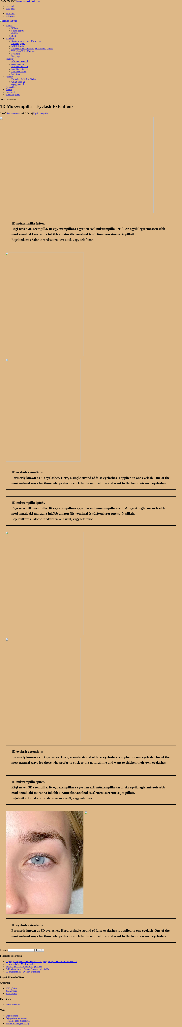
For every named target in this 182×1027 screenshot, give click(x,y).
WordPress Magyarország (17, 1023)
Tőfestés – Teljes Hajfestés (23, 51)
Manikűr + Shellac (19, 69)
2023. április (11, 993)
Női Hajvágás (17, 46)
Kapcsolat (10, 92)
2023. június (11, 988)
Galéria (14, 33)
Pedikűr (9, 76)
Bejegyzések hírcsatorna (16, 1018)
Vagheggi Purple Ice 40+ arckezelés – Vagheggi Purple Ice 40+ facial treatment (41, 961)
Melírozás (15, 54)
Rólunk (14, 28)
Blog (13, 36)
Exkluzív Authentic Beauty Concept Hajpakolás (27, 969)
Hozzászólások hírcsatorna (18, 1021)
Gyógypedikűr (17, 84)
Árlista (9, 89)
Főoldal (9, 25)
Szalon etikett (17, 31)
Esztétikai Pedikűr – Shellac (23, 79)
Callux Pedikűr (18, 82)
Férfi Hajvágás (18, 43)
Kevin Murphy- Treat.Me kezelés (26, 41)
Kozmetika (10, 87)
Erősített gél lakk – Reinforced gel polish (24, 966)
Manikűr (9, 59)
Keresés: (4, 950)
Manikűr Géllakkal (19, 66)
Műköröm (15, 74)
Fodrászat (10, 38)
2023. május (11, 991)
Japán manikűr (17, 64)
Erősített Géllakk (18, 71)
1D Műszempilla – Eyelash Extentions (23, 972)
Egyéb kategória (40, 113)
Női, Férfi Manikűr (19, 61)
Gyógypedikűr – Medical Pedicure (21, 964)
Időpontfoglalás (13, 94)
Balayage (15, 56)
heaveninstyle (13, 113)
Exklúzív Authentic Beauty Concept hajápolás (32, 48)
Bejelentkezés (12, 1016)
